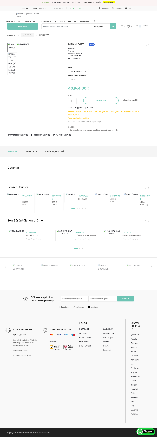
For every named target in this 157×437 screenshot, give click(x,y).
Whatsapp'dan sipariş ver (81, 107)
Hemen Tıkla (108, 2)
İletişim (134, 385)
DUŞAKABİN (10, 21)
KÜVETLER (45, 21)
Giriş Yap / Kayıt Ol (77, 8)
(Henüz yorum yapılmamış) (91, 122)
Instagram (80, 307)
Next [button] (151, 267)
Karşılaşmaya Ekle (131, 100)
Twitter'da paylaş (63, 135)
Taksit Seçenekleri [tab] (54, 151)
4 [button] (82, 208)
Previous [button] (5, 267)
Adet (70, 95)
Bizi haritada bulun (24, 356)
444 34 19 (34, 8)
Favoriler (134, 356)
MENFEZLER (84, 21)
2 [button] (77, 208)
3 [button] (79, 208)
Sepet (133, 351)
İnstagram (118, 8)
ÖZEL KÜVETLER (75, 56)
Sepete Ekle (101, 100)
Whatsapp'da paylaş (19, 135)
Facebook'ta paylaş (41, 135)
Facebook (105, 8)
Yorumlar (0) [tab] (30, 151)
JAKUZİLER (71, 21)
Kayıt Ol (125, 299)
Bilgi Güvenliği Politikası (134, 410)
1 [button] (73, 208)
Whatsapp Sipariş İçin (93, 2)
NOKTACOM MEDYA (28, 433)
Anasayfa (11, 35)
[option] (41, 67)
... (93, 21)
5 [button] (85, 208)
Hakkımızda (135, 376)
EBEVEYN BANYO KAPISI (27, 21)
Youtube (131, 8)
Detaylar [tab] (12, 151)
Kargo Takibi (58, 8)
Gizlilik (133, 381)
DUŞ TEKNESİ (58, 21)
